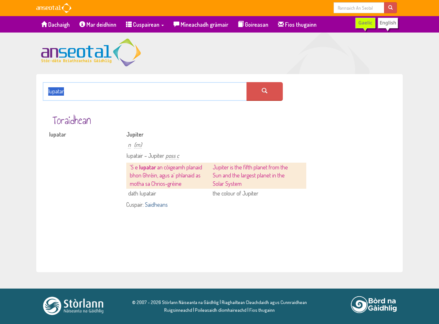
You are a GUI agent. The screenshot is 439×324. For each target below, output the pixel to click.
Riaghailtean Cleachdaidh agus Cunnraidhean (264, 302)
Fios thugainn (300, 24)
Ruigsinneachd (178, 310)
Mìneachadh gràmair (203, 24)
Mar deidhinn (100, 24)
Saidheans (156, 204)
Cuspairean (146, 24)
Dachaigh (58, 24)
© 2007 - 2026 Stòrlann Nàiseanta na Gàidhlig (175, 302)
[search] (390, 7)
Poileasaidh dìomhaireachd (220, 310)
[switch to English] (377, 24)
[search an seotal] (264, 91)
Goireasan (256, 24)
